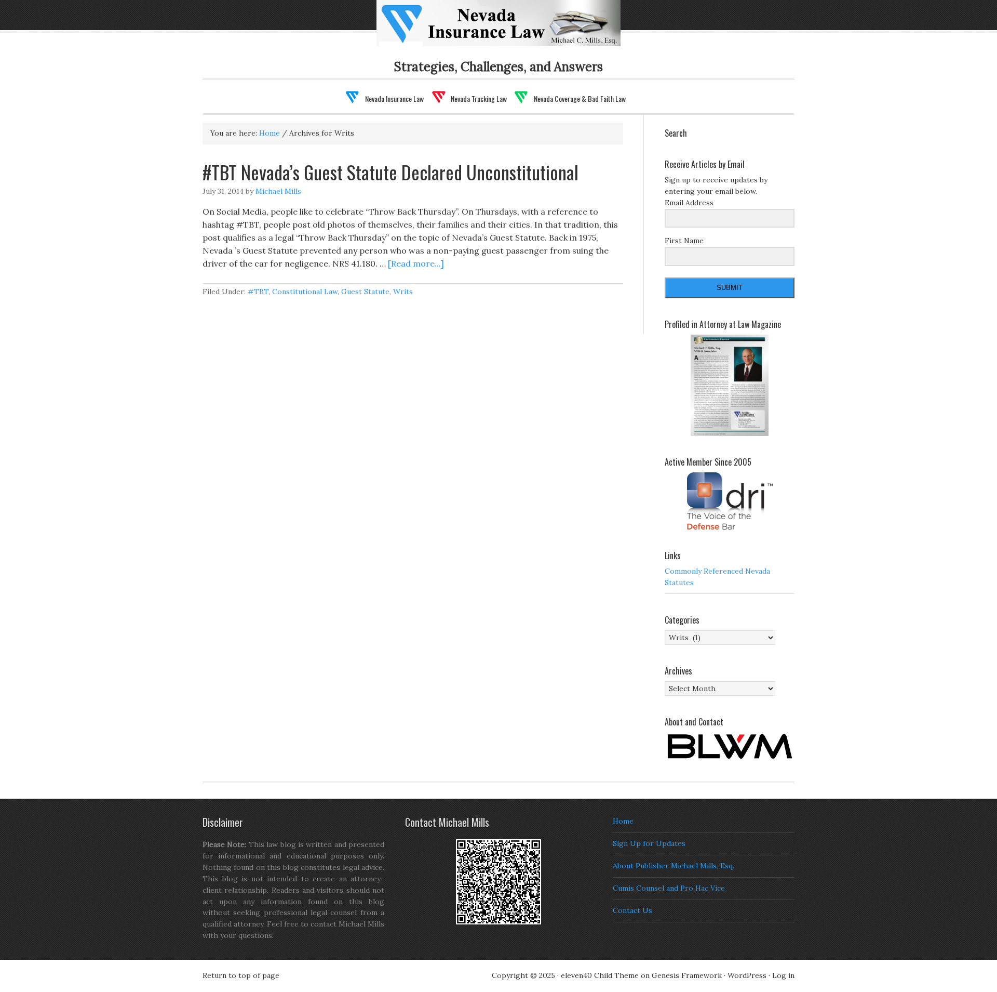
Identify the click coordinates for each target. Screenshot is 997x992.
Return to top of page (241, 975)
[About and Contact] (729, 746)
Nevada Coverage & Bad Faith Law (580, 98)
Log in (783, 975)
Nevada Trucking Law (479, 98)
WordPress (746, 975)
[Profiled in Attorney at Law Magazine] (729, 386)
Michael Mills (278, 191)
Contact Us (632, 910)
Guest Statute (365, 291)
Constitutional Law (305, 291)
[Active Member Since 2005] (729, 500)
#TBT (258, 291)
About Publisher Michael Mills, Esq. (673, 865)
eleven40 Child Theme (600, 975)
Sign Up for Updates (649, 843)
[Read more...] (416, 263)
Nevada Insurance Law (515, 29)
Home (623, 821)
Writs (403, 291)
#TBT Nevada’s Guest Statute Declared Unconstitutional (390, 172)
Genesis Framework (687, 975)
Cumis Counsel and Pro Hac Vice (669, 888)
